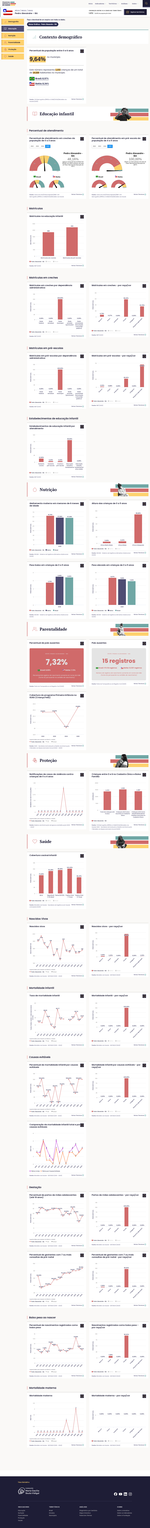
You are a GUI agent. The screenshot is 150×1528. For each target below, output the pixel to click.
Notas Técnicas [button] (77, 99)
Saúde (11, 56)
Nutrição (12, 35)
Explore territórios (137, 12)
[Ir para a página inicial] (9, 4)
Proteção (12, 49)
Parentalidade (14, 42)
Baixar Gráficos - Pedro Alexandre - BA (43, 24)
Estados (52, 1513)
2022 (32, 146)
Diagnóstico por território (88, 1511)
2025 (47, 146)
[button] (82, 51)
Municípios (53, 1515)
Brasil (24, 10)
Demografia (13, 22)
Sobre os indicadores (124, 1513)
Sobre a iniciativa (123, 1511)
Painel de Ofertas (85, 1515)
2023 (37, 146)
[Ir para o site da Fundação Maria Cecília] (30, 1495)
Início (91, 3)
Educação (12, 28)
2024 (42, 146)
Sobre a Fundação (123, 1515)
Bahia (30, 10)
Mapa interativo (85, 1513)
